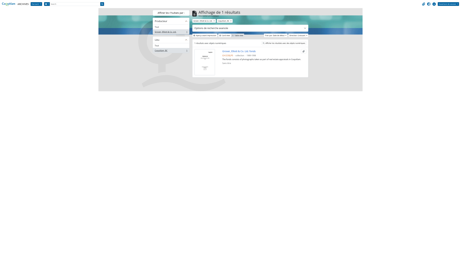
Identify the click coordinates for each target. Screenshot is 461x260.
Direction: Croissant (297, 35)
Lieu (157, 39)
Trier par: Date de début (275, 35)
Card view (225, 35)
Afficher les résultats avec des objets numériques (285, 43)
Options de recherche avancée (211, 28)
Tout (157, 27)
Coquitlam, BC (171, 51)
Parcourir (36, 4)
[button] (423, 4)
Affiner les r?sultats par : (171, 12)
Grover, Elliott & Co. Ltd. (171, 32)
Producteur (161, 21)
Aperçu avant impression (206, 35)
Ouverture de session (448, 4)
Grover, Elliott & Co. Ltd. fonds (239, 51)
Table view (238, 35)
